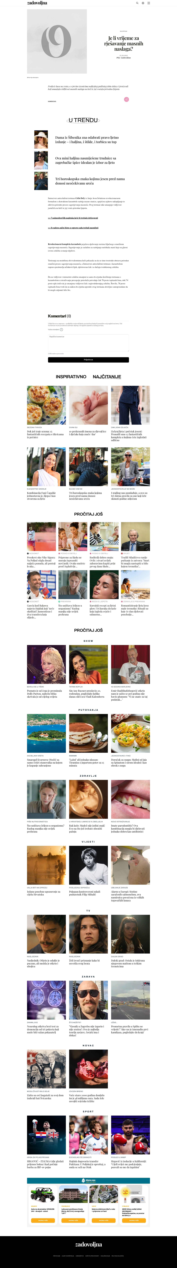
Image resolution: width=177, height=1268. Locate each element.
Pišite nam (56, 1256)
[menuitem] (143, 3)
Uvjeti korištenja (68, 1256)
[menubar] (143, 3)
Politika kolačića (118, 1256)
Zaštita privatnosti (92, 1256)
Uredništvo (80, 1256)
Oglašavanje (105, 1256)
